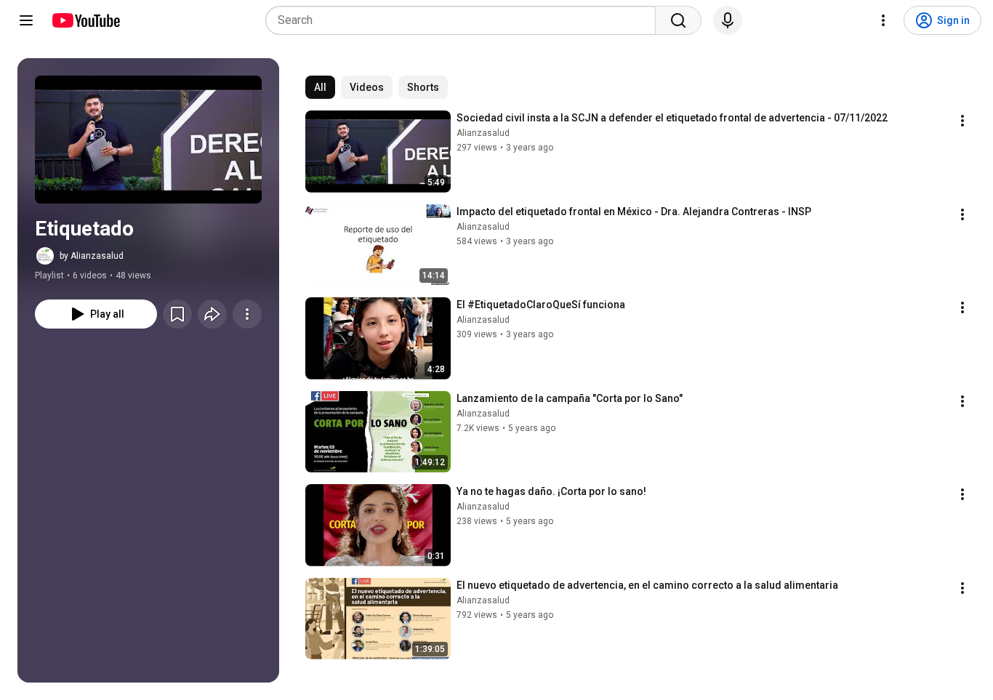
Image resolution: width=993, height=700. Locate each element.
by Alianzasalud (92, 256)
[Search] (678, 20)
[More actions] (247, 314)
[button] (148, 140)
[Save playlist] (177, 314)
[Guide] (26, 20)
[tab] (320, 87)
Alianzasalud (483, 133)
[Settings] (883, 20)
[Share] (212, 314)
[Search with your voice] (727, 20)
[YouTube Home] (85, 20)
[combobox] (465, 20)
